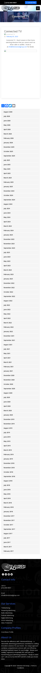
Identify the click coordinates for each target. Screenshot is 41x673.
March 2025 (8, 178)
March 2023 (8, 270)
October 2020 (8, 384)
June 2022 (7, 309)
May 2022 (7, 314)
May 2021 (7, 353)
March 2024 (8, 226)
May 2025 (7, 169)
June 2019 (7, 437)
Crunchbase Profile (7, 632)
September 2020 (9, 389)
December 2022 (9, 283)
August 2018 (8, 481)
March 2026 (8, 134)
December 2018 (9, 463)
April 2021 (7, 358)
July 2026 (7, 116)
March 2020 (8, 410)
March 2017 (8, 547)
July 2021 (7, 349)
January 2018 (8, 511)
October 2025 (8, 151)
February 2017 (8, 551)
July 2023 (7, 252)
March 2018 (8, 503)
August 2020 (8, 393)
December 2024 (9, 191)
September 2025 (9, 156)
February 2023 (8, 274)
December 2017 (9, 516)
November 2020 (9, 380)
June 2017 (7, 542)
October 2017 (8, 525)
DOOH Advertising (7, 620)
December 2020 (9, 375)
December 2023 (9, 239)
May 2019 (7, 441)
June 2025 (7, 165)
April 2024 (7, 222)
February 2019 (8, 454)
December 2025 (9, 147)
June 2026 (7, 121)
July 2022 (7, 305)
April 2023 (7, 266)
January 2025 (8, 186)
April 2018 (7, 498)
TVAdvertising (5, 608)
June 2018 (7, 490)
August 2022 (8, 301)
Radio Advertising (6, 613)
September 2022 (9, 296)
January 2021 (8, 371)
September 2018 (9, 476)
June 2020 (7, 402)
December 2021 (9, 336)
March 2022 (8, 323)
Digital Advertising (7, 618)
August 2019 (8, 428)
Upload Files (31, 2)
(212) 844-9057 (11, 3)
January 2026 (8, 143)
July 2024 (7, 208)
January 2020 (8, 415)
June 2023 (7, 257)
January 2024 (8, 235)
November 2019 (9, 424)
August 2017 (8, 533)
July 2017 (7, 538)
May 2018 (7, 494)
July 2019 (7, 432)
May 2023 (7, 261)
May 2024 (7, 217)
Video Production (6, 623)
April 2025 (7, 173)
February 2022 (8, 327)
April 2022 (7, 318)
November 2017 (9, 520)
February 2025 (8, 182)
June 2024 (7, 213)
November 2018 (9, 468)
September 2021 (9, 340)
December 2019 (9, 419)
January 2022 (8, 331)
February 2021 (8, 367)
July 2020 (7, 397)
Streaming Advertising (8, 610)
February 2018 (8, 507)
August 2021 (8, 345)
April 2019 (7, 446)
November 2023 (9, 244)
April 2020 (7, 406)
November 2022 (9, 287)
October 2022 (8, 292)
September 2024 (9, 200)
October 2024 (8, 195)
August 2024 (8, 204)
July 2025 (7, 160)
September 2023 (9, 248)
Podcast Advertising (7, 615)
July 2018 (7, 485)
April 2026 (7, 129)
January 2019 (8, 459)
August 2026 (8, 112)
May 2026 (7, 125)
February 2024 (8, 230)
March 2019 (8, 450)
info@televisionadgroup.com (18, 47)
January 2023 (8, 279)
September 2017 (9, 529)
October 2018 (8, 472)
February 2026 (8, 138)
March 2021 (8, 362)
